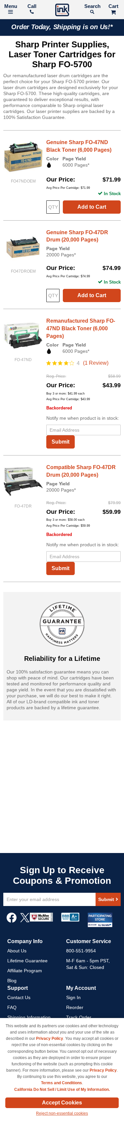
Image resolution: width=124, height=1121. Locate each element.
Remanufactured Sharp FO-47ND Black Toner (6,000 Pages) (80, 328)
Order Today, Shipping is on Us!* (62, 26)
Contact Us (18, 997)
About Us (16, 950)
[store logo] (62, 11)
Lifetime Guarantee (27, 960)
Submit (60, 442)
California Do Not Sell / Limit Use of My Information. (62, 1089)
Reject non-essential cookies (62, 1113)
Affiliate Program (24, 970)
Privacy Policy (49, 1038)
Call (31, 6)
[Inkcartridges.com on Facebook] (12, 921)
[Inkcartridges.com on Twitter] (25, 921)
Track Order (78, 1017)
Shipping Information (29, 1017)
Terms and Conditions (61, 1083)
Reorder (74, 1007)
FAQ (12, 1007)
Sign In (73, 997)
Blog (12, 980)
